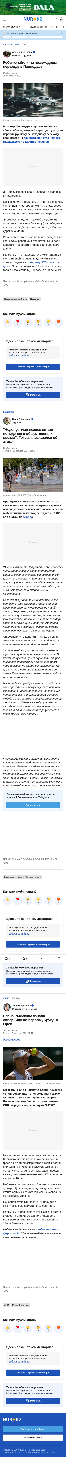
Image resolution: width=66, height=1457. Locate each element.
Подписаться (33, 805)
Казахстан (9, 877)
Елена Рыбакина (20, 1305)
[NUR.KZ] (33, 19)
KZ (55, 19)
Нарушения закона (37, 27)
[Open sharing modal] (42, 959)
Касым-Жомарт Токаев (29, 877)
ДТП (24, 45)
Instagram (35, 395)
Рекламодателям (33, 1437)
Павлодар (35, 299)
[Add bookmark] (59, 958)
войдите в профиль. (19, 355)
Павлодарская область (15, 299)
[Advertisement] (33, 167)
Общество (8, 412)
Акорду (27, 516)
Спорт (6, 998)
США (6, 1305)
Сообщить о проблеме (33, 1429)
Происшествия (12, 27)
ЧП (51, 27)
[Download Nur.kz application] (33, 7)
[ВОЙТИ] (61, 19)
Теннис (16, 998)
